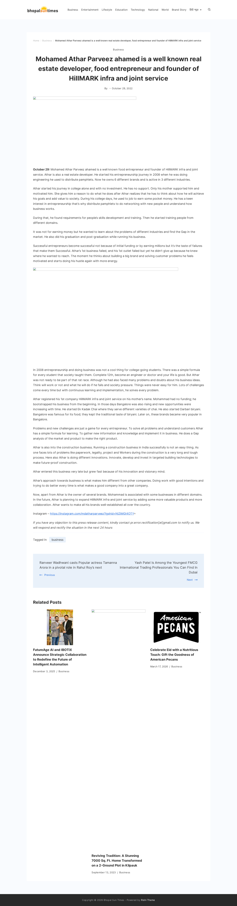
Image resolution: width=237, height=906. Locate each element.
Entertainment (90, 9)
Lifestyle (107, 9)
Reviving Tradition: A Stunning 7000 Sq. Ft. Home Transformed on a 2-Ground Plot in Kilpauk (117, 860)
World (165, 9)
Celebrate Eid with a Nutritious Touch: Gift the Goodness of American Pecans (174, 654)
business (57, 539)
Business (73, 9)
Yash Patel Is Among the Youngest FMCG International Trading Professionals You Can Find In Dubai (159, 567)
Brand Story (179, 9)
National (153, 9)
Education (121, 9)
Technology (138, 9)
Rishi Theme (148, 900)
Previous (49, 575)
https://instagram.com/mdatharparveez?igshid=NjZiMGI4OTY (92, 513)
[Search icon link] (208, 9)
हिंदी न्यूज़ (194, 9)
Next (190, 579)
